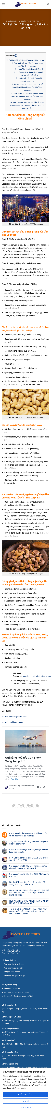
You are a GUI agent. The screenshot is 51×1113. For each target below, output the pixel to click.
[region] (25, 1090)
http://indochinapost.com (13, 722)
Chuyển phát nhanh (37, 21)
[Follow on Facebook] (4, 951)
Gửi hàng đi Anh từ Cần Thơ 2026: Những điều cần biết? (29, 875)
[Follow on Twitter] (13, 951)
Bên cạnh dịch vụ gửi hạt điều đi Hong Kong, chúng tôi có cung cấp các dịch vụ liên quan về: (27, 105)
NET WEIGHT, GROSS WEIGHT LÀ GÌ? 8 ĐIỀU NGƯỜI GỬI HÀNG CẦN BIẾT (29, 902)
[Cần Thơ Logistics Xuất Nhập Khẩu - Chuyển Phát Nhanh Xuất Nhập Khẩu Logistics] (25, 4)
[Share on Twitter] (23, 806)
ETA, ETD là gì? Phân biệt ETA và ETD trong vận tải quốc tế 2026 (28, 859)
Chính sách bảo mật (12, 988)
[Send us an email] (17, 951)
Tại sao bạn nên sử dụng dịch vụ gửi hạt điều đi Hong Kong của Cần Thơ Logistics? (26, 87)
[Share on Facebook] (19, 806)
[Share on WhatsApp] (14, 806)
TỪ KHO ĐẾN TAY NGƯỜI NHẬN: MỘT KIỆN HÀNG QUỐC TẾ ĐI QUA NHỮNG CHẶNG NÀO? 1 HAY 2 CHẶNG (28, 911)
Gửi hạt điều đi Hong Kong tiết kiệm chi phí (25, 60)
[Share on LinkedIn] (37, 806)
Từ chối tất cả (25, 1108)
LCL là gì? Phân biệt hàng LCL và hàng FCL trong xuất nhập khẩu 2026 (27, 883)
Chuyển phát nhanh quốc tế (17, 21)
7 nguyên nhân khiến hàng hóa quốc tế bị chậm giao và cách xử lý (29, 842)
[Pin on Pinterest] (32, 806)
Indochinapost (29, 676)
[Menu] (3, 4)
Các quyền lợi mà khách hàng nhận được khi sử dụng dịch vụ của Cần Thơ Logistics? (27, 96)
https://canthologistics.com (14, 716)
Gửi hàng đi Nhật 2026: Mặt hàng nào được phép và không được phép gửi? (28, 867)
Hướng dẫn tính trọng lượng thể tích (18, 996)
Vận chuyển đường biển (13, 968)
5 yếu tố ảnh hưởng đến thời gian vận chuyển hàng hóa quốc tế (28, 850)
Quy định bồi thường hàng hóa (16, 992)
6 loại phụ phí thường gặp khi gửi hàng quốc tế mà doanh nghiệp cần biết (28, 834)
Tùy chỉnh (26, 1101)
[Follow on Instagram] (9, 951)
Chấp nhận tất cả (25, 1094)
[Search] (48, 4)
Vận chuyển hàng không (14, 964)
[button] (15, 55)
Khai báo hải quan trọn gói (14, 976)
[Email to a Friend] (28, 806)
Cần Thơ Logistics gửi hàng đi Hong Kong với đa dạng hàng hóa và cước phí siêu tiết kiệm (28, 72)
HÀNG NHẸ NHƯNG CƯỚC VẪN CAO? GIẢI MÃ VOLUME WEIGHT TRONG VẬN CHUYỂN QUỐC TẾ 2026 (29, 892)
